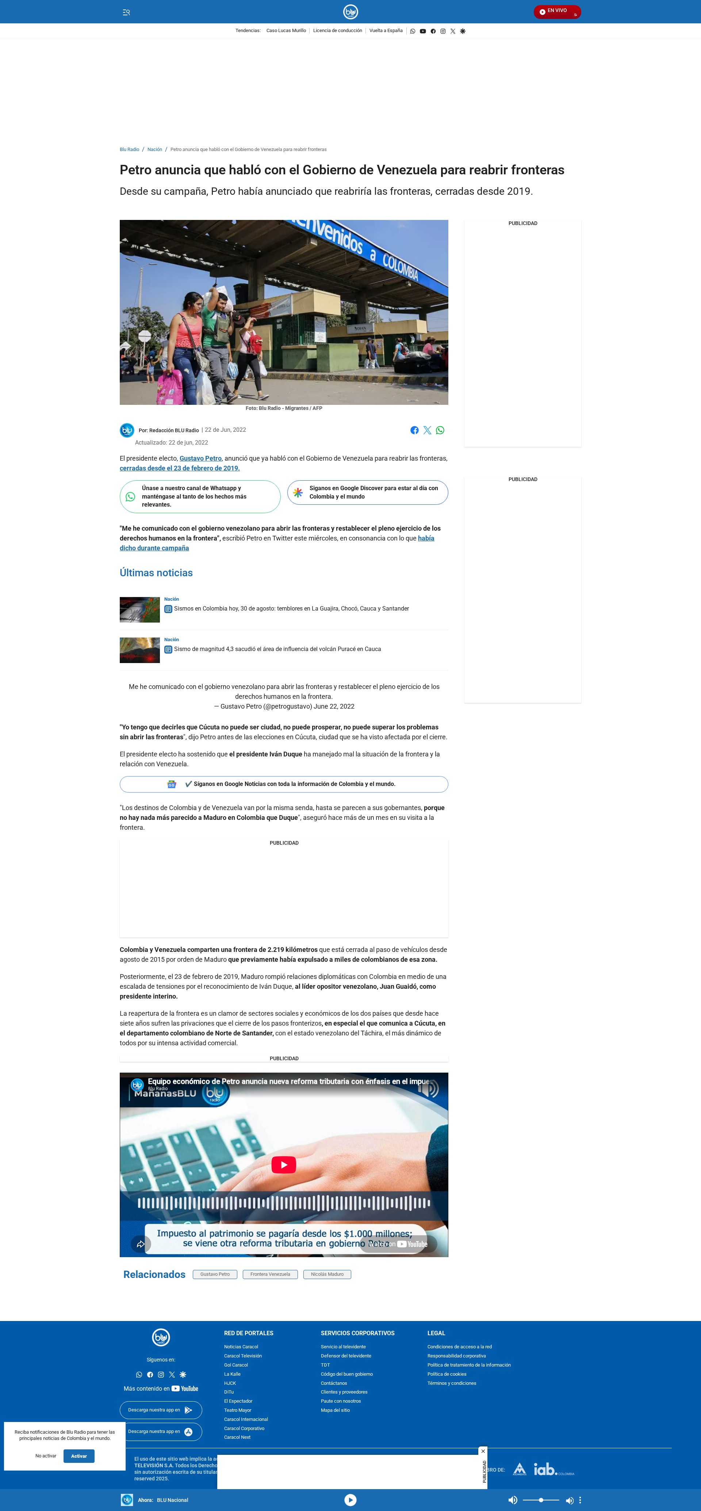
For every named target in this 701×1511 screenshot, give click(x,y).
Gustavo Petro (201, 458)
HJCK (230, 1383)
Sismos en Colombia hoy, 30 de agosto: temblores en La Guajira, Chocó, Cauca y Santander (291, 608)
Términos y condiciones (452, 1383)
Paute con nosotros (341, 1401)
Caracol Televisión (243, 1356)
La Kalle (232, 1374)
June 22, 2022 (334, 706)
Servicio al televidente (343, 1347)
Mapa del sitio (335, 1410)
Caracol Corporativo (244, 1428)
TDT (325, 1365)
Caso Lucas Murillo (286, 31)
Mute (513, 1500)
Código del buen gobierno (347, 1374)
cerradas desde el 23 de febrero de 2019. (180, 468)
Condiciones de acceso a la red (460, 1347)
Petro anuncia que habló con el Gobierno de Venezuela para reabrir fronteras (249, 149)
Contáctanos (334, 1383)
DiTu (229, 1392)
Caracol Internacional (246, 1419)
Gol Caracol (236, 1365)
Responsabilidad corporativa (457, 1356)
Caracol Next (237, 1437)
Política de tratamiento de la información (469, 1365)
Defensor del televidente (346, 1356)
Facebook (414, 434)
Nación (155, 149)
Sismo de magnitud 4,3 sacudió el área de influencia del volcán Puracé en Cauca (277, 649)
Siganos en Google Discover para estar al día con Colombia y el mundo (374, 492)
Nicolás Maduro (327, 1274)
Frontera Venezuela (270, 1274)
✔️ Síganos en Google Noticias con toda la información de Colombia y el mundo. (290, 783)
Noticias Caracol (241, 1347)
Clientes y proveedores (344, 1392)
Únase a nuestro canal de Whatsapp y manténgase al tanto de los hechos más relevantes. (194, 496)
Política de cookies (447, 1374)
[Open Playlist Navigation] (580, 1500)
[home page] (350, 11)
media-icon (350, 1500)
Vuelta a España (386, 31)
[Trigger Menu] (126, 12)
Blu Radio (129, 149)
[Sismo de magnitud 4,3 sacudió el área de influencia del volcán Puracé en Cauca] (140, 650)
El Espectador (238, 1401)
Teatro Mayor (237, 1410)
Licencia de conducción (337, 31)
